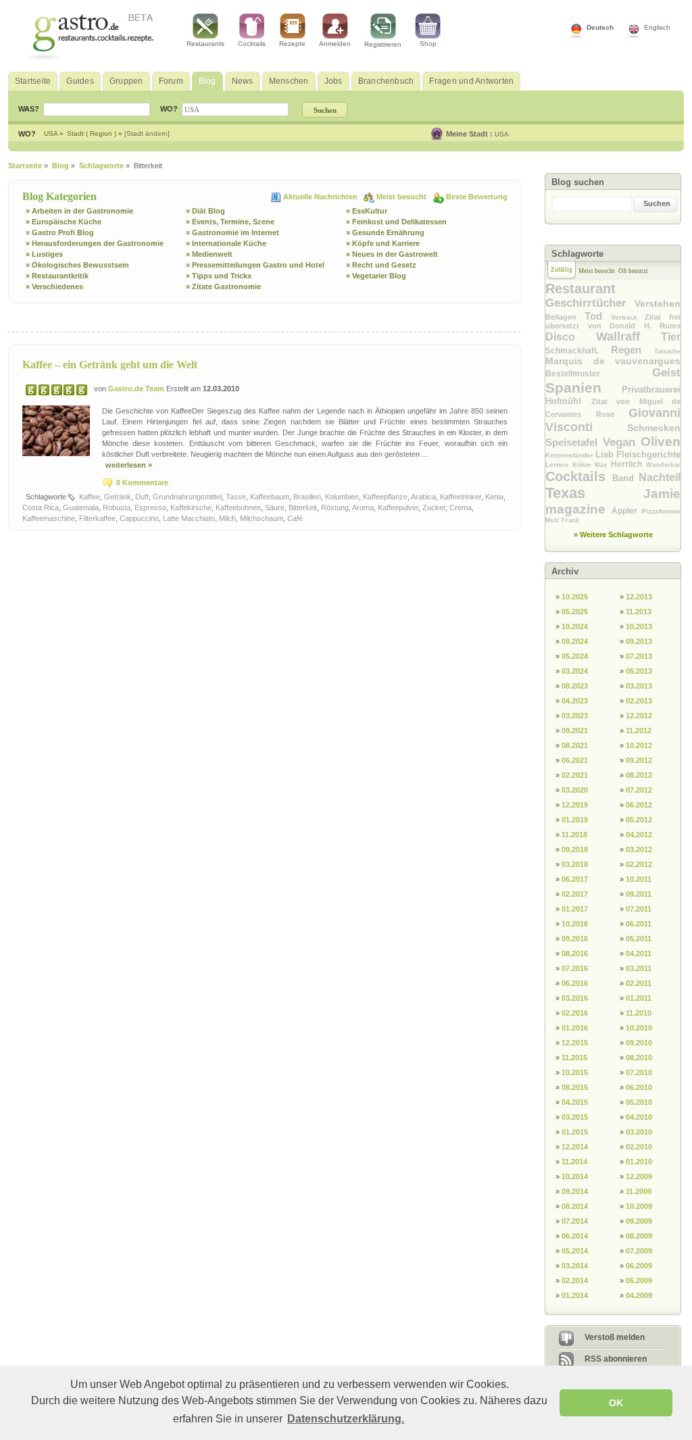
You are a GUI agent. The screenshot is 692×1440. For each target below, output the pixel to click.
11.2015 (574, 1057)
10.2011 (638, 879)
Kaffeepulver (398, 507)
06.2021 (575, 760)
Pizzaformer (661, 511)
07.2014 (575, 1221)
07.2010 (639, 1072)
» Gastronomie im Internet (232, 232)
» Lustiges (44, 254)
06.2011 (638, 924)
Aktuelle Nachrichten (321, 197)
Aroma (363, 507)
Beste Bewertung (477, 197)
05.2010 (639, 1102)
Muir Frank (562, 520)
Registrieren (382, 44)
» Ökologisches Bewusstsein (77, 265)
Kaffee (89, 497)
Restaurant (580, 288)
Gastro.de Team (137, 388)
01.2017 (575, 909)
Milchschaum (261, 518)
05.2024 (575, 656)
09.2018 (575, 849)
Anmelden (335, 43)
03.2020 (575, 790)
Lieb (605, 454)
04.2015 (575, 1102)
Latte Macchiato (189, 518)
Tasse (236, 497)
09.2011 (638, 894)
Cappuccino (139, 518)
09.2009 (639, 1221)
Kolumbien (342, 497)
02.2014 (575, 1280)
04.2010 (639, 1117)
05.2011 (638, 939)
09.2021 (575, 730)
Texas (594, 493)
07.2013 (639, 656)
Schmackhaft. (578, 350)
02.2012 (639, 864)
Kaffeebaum (269, 497)
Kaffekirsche (191, 507)
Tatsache (667, 351)
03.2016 (575, 998)
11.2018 (574, 834)
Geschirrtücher (590, 303)
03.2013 (639, 686)
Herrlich (628, 464)
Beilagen (565, 317)
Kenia (494, 497)
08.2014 (575, 1206)
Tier (671, 337)
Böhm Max (591, 465)
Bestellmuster (598, 373)
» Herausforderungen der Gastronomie (95, 243)
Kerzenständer (570, 455)
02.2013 (639, 701)
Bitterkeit (303, 507)
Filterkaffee (97, 518)
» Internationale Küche (226, 243)
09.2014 (575, 1191)
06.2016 (575, 983)
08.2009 (639, 1236)
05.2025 (575, 611)
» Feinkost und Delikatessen (396, 222)
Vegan (622, 442)
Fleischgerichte (648, 454)
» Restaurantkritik (57, 276)
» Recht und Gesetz (381, 265)
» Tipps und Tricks (218, 276)
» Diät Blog (205, 211)
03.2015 (575, 1117)
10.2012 (639, 745)
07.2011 (638, 909)
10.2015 (575, 1072)
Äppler (627, 511)
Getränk (117, 497)
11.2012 (638, 730)
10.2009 (639, 1206)
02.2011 (638, 983)
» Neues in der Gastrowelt (392, 254)
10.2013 (639, 626)
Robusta (116, 507)
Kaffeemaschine (48, 518)
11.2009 (638, 1191)
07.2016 (575, 968)
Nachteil (660, 477)
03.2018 (575, 864)
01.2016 (575, 1028)
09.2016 (575, 939)
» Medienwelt (209, 254)
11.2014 (574, 1162)
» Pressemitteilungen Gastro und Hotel (255, 265)
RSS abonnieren (616, 1359)
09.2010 (639, 1043)
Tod (598, 316)
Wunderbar (663, 465)
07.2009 (639, 1251)
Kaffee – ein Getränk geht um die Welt (109, 364)
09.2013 (639, 641)
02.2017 (575, 894)
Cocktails (252, 43)
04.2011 (638, 953)
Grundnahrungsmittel (187, 497)
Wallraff (629, 336)
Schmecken (654, 427)
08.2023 (575, 686)
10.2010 (639, 1028)
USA (502, 134)
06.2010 (639, 1087)
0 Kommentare (142, 482)
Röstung (335, 507)
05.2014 (575, 1251)
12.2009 (639, 1176)
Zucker (433, 507)
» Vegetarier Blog (376, 276)
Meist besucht (402, 197)
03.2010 (639, 1132)
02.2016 (575, 1013)
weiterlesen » (128, 465)
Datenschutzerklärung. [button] (345, 1418)
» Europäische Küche (63, 222)
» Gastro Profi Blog (60, 232)
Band (625, 478)
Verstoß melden (615, 1337)
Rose (612, 414)
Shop (428, 43)
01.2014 (575, 1295)
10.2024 (575, 626)
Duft (142, 497)
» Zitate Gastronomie (223, 286)
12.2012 (639, 716)
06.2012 (639, 805)
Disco (570, 337)
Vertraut (628, 317)
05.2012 (639, 820)
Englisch (657, 27)
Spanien (583, 387)
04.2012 (639, 834)
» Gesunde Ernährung (385, 232)
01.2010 (639, 1162)
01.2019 (575, 820)
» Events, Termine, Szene (230, 222)
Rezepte (292, 43)
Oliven (661, 442)
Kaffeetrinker (460, 497)
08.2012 (639, 775)
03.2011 (638, 968)
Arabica (423, 497)
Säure (275, 507)
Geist (666, 372)
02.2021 (575, 775)
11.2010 (638, 1013)
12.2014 (575, 1147)
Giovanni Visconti (613, 420)
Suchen (656, 203)
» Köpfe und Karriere (383, 243)
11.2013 (638, 611)
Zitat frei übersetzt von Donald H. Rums (613, 321)
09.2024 (575, 641)
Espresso (150, 507)
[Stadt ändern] (147, 133)
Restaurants (205, 43)
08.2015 (575, 1087)
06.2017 (575, 879)
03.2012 (639, 849)
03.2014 (575, 1266)
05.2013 (639, 671)
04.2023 (575, 701)
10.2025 (575, 597)
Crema (460, 507)
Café (295, 518)
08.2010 (639, 1057)
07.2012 (639, 790)
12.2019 (575, 805)
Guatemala (81, 507)
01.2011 (638, 998)
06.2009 (639, 1266)
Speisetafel (574, 442)
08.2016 (575, 953)
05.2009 (639, 1280)
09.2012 (639, 760)
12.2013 (639, 597)
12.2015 (575, 1043)
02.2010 (639, 1147)
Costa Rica (40, 507)
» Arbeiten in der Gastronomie (79, 211)
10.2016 (575, 924)
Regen (632, 349)
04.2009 (639, 1295)
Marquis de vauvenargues (613, 360)
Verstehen (658, 303)
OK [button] (616, 1402)
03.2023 (575, 716)
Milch (227, 518)
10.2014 (575, 1176)
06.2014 (575, 1236)
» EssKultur (366, 211)
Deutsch (600, 27)
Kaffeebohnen (238, 507)
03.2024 (575, 671)
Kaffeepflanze (385, 497)
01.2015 (575, 1132)
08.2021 (575, 745)
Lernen (558, 464)
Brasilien (307, 497)
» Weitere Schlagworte (613, 534)
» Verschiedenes (54, 286)
